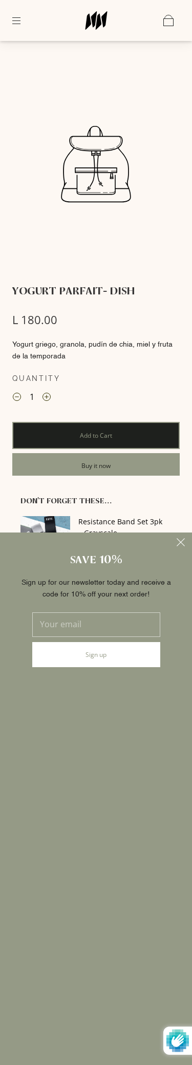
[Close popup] (180, 543)
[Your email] (96, 624)
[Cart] (168, 20)
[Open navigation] (23, 20)
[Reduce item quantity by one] (17, 398)
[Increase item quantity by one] (46, 398)
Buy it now (96, 465)
